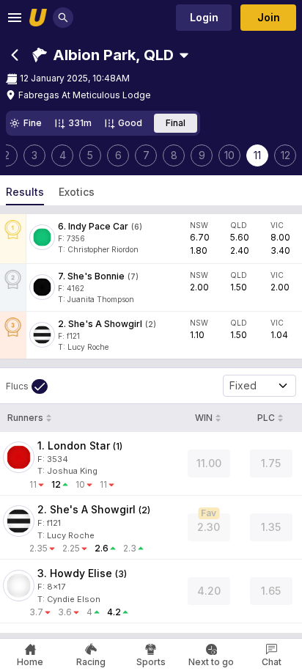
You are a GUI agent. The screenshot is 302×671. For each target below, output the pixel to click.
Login (204, 17)
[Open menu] (14, 17)
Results (25, 192)
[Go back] (14, 55)
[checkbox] (27, 386)
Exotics (77, 192)
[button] (103, 55)
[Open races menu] (184, 55)
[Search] (63, 17)
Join (268, 17)
